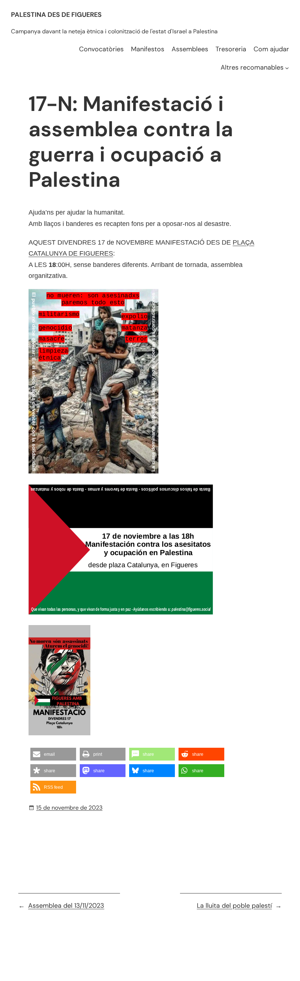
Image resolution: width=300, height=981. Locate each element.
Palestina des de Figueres (56, 14)
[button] (53, 754)
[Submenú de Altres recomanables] (287, 68)
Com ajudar (271, 49)
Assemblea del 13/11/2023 (66, 905)
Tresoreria (230, 49)
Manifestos (147, 49)
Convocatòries (101, 49)
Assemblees (190, 49)
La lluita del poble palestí (234, 905)
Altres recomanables (252, 67)
